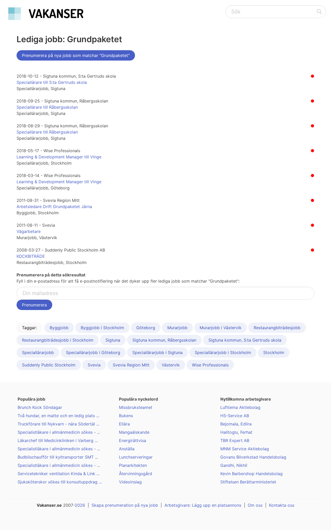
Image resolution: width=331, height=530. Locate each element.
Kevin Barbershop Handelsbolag (251, 473)
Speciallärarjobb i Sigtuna (157, 352)
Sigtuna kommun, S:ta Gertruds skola (244, 340)
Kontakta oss (281, 505)
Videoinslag (130, 481)
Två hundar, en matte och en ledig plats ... (58, 415)
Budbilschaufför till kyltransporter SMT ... (58, 457)
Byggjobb (59, 327)
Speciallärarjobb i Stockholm (223, 352)
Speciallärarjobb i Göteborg (93, 352)
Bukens (126, 415)
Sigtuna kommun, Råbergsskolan (164, 340)
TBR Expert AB (234, 440)
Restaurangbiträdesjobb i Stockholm (57, 340)
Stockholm (273, 352)
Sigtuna (113, 340)
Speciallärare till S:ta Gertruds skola (52, 82)
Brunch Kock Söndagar (40, 407)
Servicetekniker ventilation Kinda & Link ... (59, 473)
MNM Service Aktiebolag (244, 448)
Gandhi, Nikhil (233, 465)
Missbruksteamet (135, 407)
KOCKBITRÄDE (31, 256)
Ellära (124, 423)
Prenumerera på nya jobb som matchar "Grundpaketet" (76, 55)
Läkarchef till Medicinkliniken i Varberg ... (58, 440)
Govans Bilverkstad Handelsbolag (253, 457)
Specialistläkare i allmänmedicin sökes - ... (59, 432)
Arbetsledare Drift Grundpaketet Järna (54, 206)
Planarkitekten (133, 465)
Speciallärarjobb (38, 352)
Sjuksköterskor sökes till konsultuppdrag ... (60, 481)
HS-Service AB (234, 415)
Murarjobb (177, 327)
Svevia (94, 364)
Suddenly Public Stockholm (49, 364)
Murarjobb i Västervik (221, 327)
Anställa (126, 448)
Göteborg (145, 327)
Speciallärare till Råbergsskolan (47, 107)
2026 (80, 505)
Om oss (255, 505)
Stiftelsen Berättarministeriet (248, 481)
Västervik (171, 364)
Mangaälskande (134, 432)
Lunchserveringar (136, 457)
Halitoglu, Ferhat (236, 432)
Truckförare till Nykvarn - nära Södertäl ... (58, 423)
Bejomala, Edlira (236, 423)
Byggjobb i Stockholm (102, 327)
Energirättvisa (132, 440)
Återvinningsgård (135, 473)
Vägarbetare (29, 231)
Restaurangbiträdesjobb (277, 327)
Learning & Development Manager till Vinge (59, 156)
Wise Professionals (210, 364)
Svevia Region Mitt (131, 364)
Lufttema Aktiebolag (240, 407)
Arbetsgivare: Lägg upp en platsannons (202, 505)
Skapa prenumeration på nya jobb (125, 505)
